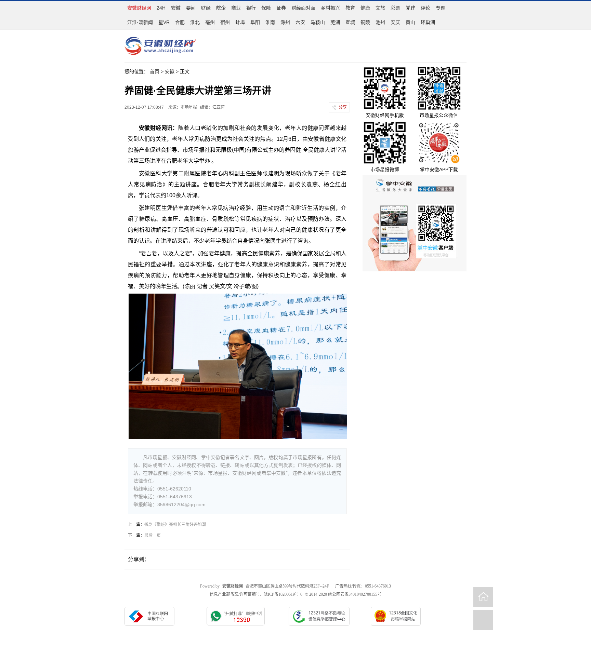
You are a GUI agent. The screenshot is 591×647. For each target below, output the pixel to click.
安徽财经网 (139, 8)
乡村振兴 (330, 8)
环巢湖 (428, 22)
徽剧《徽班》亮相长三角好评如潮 (175, 524)
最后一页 (152, 535)
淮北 (195, 22)
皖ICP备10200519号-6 (283, 594)
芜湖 (335, 22)
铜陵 (365, 22)
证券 (281, 8)
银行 (251, 8)
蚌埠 (240, 22)
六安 (300, 22)
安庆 (395, 22)
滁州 (285, 22)
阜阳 (255, 22)
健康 (365, 8)
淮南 (270, 22)
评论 (425, 8)
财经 (206, 8)
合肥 (180, 22)
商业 (236, 8)
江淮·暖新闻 (140, 22)
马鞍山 (318, 22)
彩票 (395, 8)
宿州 (225, 22)
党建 (410, 8)
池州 (380, 22)
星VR (164, 22)
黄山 (410, 22)
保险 (266, 8)
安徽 (176, 8)
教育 (350, 8)
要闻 (191, 8)
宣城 (350, 22)
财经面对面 (303, 8)
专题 (440, 8)
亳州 (210, 22)
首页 (154, 71)
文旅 (380, 8)
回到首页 (483, 597)
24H (161, 8)
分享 (343, 107)
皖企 (221, 8)
